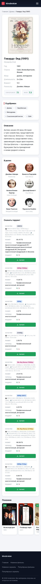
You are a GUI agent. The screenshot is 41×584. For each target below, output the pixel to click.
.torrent (21, 260)
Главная (5, 11)
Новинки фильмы (17, 562)
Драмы (11, 11)
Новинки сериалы (9, 567)
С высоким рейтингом (15, 116)
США (29, 116)
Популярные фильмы (26, 567)
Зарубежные (21, 108)
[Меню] (37, 3)
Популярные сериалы (10, 571)
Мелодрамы (11, 112)
